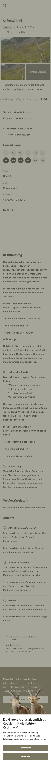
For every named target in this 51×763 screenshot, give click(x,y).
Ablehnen (25, 756)
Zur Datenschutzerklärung (33, 739)
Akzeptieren (25, 748)
